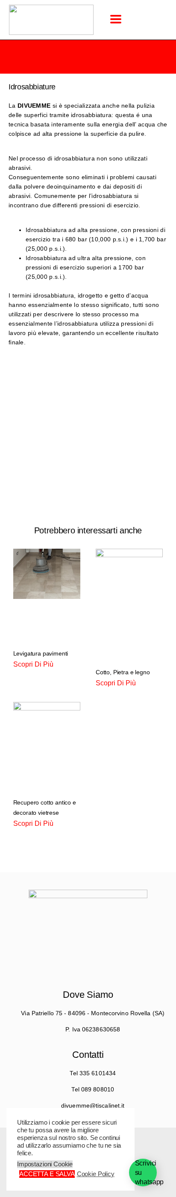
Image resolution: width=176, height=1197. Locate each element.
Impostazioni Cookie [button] (45, 1164)
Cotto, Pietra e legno (123, 672)
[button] (115, 19)
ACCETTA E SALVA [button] (47, 1174)
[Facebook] (72, 938)
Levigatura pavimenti (40, 653)
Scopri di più (33, 664)
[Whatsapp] (103, 938)
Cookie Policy (95, 1174)
